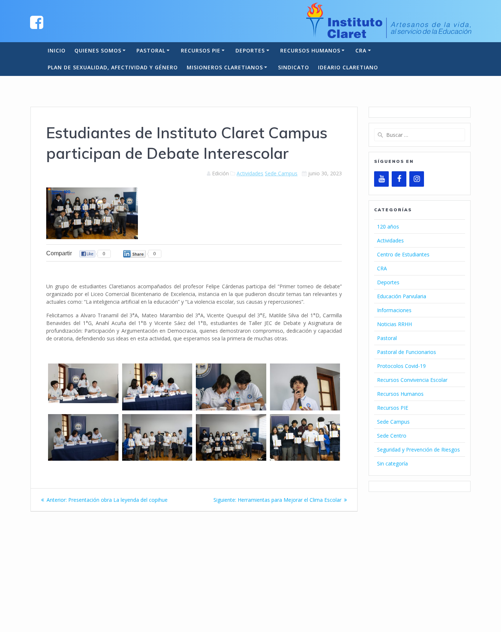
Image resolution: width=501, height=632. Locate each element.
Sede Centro (391, 435)
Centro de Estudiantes (403, 254)
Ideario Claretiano (348, 67)
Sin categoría (392, 463)
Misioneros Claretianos (225, 67)
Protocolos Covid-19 (401, 365)
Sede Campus (281, 173)
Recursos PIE (200, 50)
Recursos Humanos (310, 50)
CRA (360, 50)
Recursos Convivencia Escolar (412, 379)
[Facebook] (399, 179)
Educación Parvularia (401, 296)
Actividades (250, 173)
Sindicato (293, 67)
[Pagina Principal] (36, 21)
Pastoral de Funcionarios (406, 351)
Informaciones (394, 310)
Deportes (250, 50)
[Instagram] (416, 179)
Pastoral (150, 50)
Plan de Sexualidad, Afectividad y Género (113, 67)
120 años (388, 226)
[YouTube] (381, 179)
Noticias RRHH (394, 324)
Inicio (57, 50)
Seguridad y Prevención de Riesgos (418, 449)
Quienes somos (97, 50)
